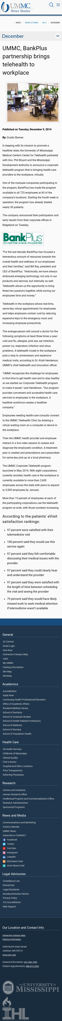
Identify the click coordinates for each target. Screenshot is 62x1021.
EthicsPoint (9, 885)
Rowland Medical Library (15, 708)
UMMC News (9, 831)
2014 (44, 23)
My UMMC (8, 663)
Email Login (9, 646)
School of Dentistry (12, 712)
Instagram (11, 852)
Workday (7, 676)
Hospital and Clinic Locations (18, 766)
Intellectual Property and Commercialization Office (28, 799)
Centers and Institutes (14, 790)
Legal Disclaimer (11, 889)
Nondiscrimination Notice (16, 894)
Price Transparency (12, 770)
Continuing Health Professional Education (24, 699)
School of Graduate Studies (17, 717)
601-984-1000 (30, 962)
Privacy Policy (10, 898)
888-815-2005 (32, 966)
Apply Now (8, 695)
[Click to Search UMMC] (51, 5)
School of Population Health (17, 734)
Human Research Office (15, 794)
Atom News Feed (14, 865)
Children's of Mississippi (15, 753)
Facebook (11, 840)
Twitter (9, 844)
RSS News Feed (14, 861)
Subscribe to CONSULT (14, 835)
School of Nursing (12, 729)
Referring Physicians (13, 775)
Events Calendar (11, 827)
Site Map (7, 671)
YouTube (10, 848)
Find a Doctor (10, 762)
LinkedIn (10, 857)
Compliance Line (11, 881)
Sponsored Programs (14, 807)
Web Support (9, 906)
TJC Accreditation (12, 902)
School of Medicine (12, 725)
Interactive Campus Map (15, 654)
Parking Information (13, 667)
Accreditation (10, 691)
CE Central (8, 641)
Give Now (8, 650)
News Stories (20, 11)
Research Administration (15, 803)
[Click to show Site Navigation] (58, 5)
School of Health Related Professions (22, 721)
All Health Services (12, 749)
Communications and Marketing (19, 822)
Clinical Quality (10, 758)
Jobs (5, 658)
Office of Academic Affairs (16, 704)
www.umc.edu (9, 955)
